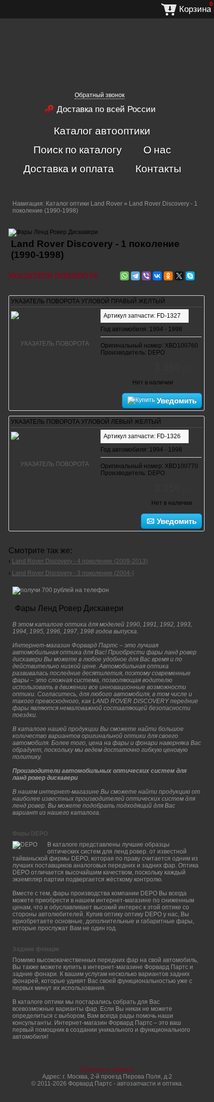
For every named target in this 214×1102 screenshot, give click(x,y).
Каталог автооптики (102, 130)
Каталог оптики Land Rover (84, 203)
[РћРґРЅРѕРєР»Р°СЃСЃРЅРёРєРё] (168, 275)
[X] (179, 275)
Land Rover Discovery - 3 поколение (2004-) (73, 573)
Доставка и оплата (68, 168)
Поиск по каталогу (77, 149)
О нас (157, 149)
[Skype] (190, 275)
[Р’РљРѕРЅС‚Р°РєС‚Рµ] (157, 275)
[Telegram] (135, 275)
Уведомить (176, 400)
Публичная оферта (107, 1069)
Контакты (158, 168)
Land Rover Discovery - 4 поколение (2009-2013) (80, 561)
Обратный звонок (99, 95)
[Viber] (146, 275)
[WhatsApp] (124, 275)
